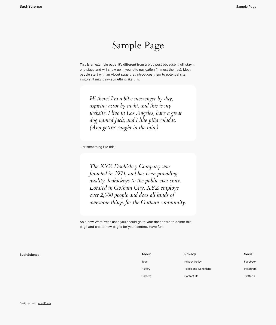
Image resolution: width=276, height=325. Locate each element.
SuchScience (31, 6)
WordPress (44, 303)
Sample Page (246, 6)
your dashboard (158, 222)
